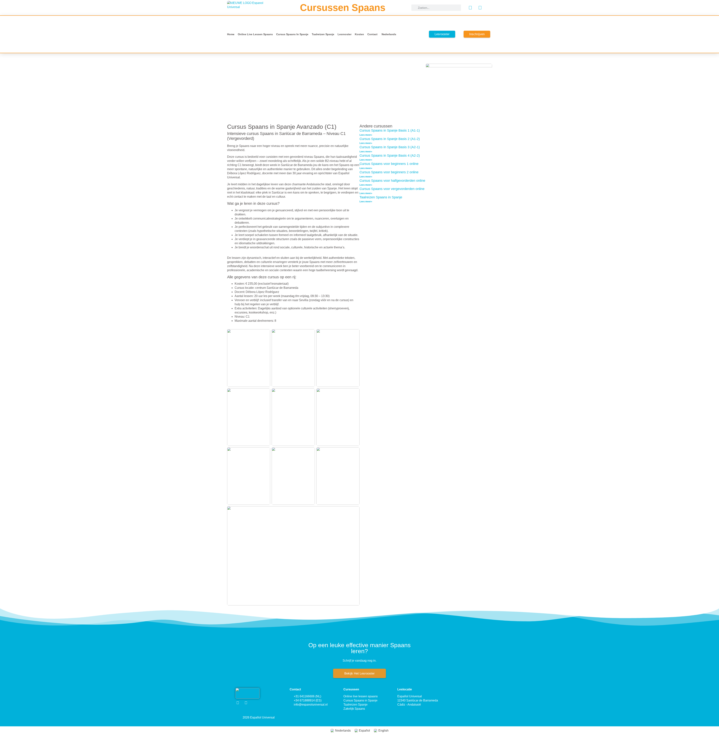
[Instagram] (480, 8)
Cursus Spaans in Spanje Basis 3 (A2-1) (390, 147)
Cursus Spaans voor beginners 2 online (389, 172)
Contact (372, 34)
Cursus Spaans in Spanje (292, 34)
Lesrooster (344, 34)
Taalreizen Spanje (323, 34)
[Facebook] (470, 8)
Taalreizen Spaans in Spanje (381, 197)
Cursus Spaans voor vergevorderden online (392, 189)
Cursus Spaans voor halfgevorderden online (392, 180)
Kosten (359, 34)
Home (230, 34)
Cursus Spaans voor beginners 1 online (389, 164)
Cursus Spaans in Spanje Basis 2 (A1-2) (390, 139)
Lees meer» (366, 135)
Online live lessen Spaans (255, 34)
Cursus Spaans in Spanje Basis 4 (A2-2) (390, 155)
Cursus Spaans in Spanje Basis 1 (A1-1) (390, 130)
